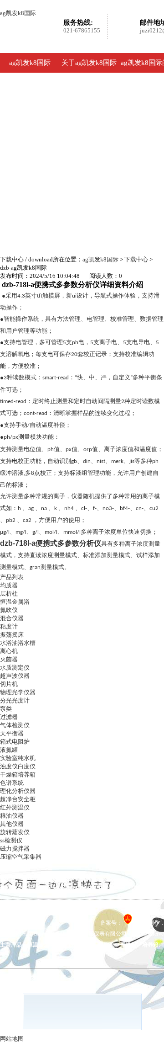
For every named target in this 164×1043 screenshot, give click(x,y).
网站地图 (12, 1038)
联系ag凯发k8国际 (72, 911)
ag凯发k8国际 (18, 13)
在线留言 (16, 911)
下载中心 (136, 259)
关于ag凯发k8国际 (89, 62)
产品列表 (12, 577)
